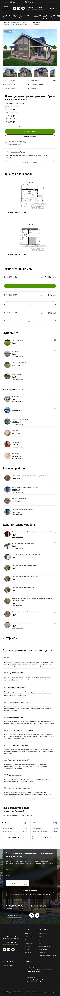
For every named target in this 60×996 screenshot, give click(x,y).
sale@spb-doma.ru (35, 7)
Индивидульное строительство (48, 955)
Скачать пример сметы (30, 162)
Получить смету (14, 837)
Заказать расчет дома (30, 891)
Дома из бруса (36, 22)
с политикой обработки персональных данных (38, 894)
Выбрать (30, 286)
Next (55, 47)
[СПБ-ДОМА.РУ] (6, 8)
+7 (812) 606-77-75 (14, 906)
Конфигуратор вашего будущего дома (16, 126)
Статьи (48, 2)
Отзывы (21, 2)
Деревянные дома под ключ (11, 22)
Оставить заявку (30, 131)
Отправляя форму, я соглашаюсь (29, 894)
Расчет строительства (29, 2)
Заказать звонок (14, 915)
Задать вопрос (30, 137)
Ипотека (41, 2)
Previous (5, 47)
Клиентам (5, 2)
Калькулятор (29, 943)
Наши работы (12, 2)
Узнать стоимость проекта (35, 9)
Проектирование (8, 965)
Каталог (25, 22)
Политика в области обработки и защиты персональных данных (38, 992)
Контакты (54, 2)
